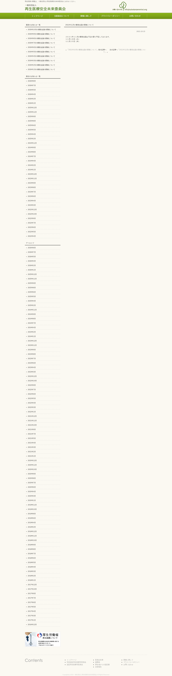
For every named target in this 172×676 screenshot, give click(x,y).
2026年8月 (32, 81)
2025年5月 (32, 130)
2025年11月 (32, 112)
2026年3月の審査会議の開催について (41, 61)
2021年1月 (32, 456)
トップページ (71, 660)
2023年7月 (32, 192)
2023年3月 (32, 205)
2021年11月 (32, 421)
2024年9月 (32, 147)
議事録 (97, 662)
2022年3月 (32, 407)
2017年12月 (32, 585)
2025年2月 (32, 139)
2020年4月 (32, 491)
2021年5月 (32, 438)
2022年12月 (32, 210)
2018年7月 (32, 554)
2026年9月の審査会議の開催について (41, 34)
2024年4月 (32, 161)
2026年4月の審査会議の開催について (41, 56)
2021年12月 (32, 416)
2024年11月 (32, 143)
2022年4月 (32, 236)
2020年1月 (32, 500)
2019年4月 (32, 523)
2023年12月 (32, 174)
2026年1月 (32, 103)
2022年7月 (32, 223)
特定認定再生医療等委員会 (76, 662)
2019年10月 (32, 509)
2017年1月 (32, 620)
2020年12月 (32, 460)
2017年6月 (32, 602)
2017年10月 (32, 589)
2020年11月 (32, 465)
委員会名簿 (99, 660)
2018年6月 (32, 558)
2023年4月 (32, 201)
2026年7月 (32, 85)
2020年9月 (32, 474)
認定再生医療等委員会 (75, 665)
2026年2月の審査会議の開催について (41, 65)
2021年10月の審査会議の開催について (83, 50)
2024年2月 (32, 165)
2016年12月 (32, 624)
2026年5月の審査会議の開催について (41, 52)
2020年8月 (32, 478)
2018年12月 (32, 531)
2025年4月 (32, 134)
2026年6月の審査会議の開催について (41, 47)
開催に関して (128, 660)
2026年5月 (32, 90)
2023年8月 (32, 187)
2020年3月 (32, 496)
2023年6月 (32, 196)
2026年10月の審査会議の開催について (42, 29)
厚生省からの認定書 (102, 665)
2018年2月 (32, 576)
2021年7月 (32, 434)
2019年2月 (32, 527)
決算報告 (98, 667)
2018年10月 (32, 540)
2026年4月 (32, 94)
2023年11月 (32, 178)
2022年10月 (32, 214)
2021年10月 (32, 425)
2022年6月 (32, 227)
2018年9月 (32, 545)
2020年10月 (32, 469)
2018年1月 (32, 580)
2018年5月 (32, 562)
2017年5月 (32, 607)
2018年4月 (32, 567)
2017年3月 (32, 616)
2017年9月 (32, 593)
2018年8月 (32, 549)
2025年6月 (32, 125)
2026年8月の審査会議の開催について (41, 38)
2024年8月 (32, 152)
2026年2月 (32, 99)
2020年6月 (32, 487)
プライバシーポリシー (131, 662)
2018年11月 (32, 536)
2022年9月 (32, 218)
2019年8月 (32, 514)
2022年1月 (32, 412)
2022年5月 (32, 232)
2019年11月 (32, 505)
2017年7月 (32, 598)
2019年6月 (32, 518)
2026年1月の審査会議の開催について (41, 69)
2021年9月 (32, 429)
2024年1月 (32, 170)
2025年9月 (32, 116)
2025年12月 (32, 108)
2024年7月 (32, 156)
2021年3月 (32, 447)
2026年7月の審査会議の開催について (41, 43)
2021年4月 (32, 443)
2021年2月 (32, 452)
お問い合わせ (128, 665)
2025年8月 (32, 121)
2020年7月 (32, 483)
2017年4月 (32, 611)
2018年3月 (32, 571)
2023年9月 (32, 183)
